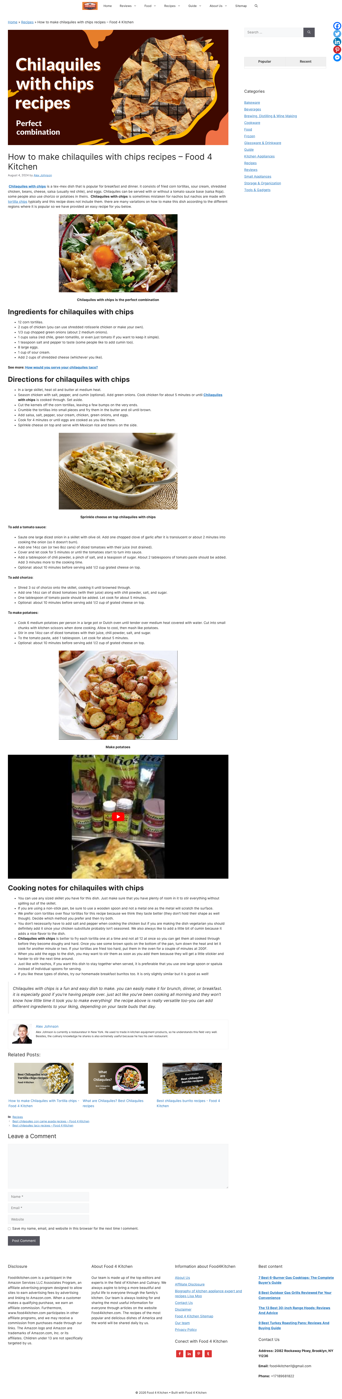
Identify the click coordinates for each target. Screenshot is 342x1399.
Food (147, 6)
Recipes (170, 6)
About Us (216, 6)
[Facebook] (337, 26)
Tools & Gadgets (257, 190)
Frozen (249, 136)
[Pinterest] (337, 50)
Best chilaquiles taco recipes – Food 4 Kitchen (42, 1125)
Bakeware (252, 103)
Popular (264, 61)
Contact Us (184, 1303)
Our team (182, 1323)
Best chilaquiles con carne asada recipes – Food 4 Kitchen (50, 1121)
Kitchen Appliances (259, 156)
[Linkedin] (337, 42)
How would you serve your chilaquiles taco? (61, 367)
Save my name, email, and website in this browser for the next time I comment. (75, 1228)
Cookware (252, 123)
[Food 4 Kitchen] (90, 6)
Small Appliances (257, 176)
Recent (306, 61)
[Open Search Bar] (256, 6)
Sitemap (241, 6)
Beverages (252, 109)
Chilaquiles (212, 395)
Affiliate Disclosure (190, 1284)
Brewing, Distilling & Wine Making (270, 116)
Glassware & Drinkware (262, 143)
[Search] (309, 32)
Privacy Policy (186, 1330)
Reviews (126, 6)
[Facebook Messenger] (337, 57)
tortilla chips (17, 202)
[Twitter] (337, 34)
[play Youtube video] (118, 816)
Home (108, 6)
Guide (192, 6)
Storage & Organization (262, 183)
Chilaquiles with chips (27, 186)
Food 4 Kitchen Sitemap (194, 1316)
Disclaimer (183, 1309)
